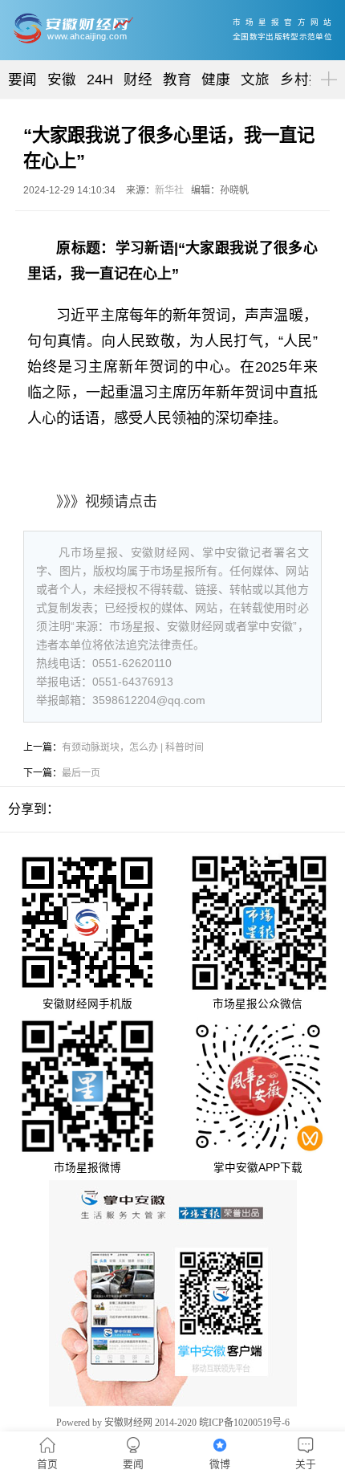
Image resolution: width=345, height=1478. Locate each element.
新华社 (169, 190)
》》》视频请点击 (106, 502)
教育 (177, 79)
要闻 (22, 79)
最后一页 (81, 773)
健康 (215, 79)
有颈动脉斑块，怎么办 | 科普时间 (133, 747)
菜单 (325, 65)
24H (100, 79)
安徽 (61, 79)
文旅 (255, 79)
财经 (138, 79)
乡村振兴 (309, 79)
